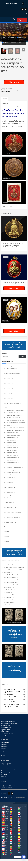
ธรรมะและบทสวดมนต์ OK (9, 602)
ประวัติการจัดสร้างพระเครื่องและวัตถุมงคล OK (14, 567)
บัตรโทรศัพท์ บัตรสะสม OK (13, 510)
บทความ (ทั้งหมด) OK (8, 565)
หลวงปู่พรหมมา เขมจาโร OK (13, 457)
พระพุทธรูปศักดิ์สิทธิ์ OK (9, 475)
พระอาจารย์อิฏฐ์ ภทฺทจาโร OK (13, 470)
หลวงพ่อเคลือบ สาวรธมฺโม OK (13, 465)
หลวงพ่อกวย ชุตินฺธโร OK (12, 437)
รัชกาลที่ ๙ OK (10, 398)
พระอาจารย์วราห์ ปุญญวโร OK (13, 472)
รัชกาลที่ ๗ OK (10, 393)
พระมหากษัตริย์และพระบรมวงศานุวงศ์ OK (13, 570)
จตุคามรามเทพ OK (11, 492)
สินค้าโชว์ (3, 752)
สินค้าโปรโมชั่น (7, 536)
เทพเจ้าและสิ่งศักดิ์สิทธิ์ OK (9, 487)
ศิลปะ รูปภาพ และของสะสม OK (10, 505)
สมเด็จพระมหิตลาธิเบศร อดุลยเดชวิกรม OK (14, 406)
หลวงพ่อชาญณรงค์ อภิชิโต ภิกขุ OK (15, 467)
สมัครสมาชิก (3, 776)
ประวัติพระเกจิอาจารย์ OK (12, 575)
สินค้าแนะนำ (6, 541)
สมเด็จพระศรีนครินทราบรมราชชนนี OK (15, 410)
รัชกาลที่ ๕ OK (10, 388)
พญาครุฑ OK (10, 500)
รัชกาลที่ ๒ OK (10, 381)
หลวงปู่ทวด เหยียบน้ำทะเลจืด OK (14, 432)
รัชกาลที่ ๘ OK (10, 396)
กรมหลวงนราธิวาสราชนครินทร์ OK (14, 415)
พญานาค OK (10, 497)
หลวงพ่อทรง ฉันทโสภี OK (12, 445)
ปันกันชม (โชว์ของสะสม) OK (10, 522)
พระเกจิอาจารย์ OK (8, 425)
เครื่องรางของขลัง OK (9, 502)
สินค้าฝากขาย (6, 544)
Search (22, 356)
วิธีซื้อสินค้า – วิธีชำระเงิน (6, 767)
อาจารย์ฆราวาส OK (8, 592)
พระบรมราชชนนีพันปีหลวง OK (13, 412)
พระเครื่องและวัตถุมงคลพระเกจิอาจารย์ (9, 723)
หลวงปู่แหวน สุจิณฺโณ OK (12, 447)
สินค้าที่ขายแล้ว (9, 88)
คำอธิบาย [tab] (5, 98)
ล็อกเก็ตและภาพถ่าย (5, 729)
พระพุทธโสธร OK (11, 482)
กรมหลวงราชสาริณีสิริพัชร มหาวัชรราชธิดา (16, 422)
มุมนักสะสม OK (7, 604)
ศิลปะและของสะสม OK (9, 600)
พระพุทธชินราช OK (11, 480)
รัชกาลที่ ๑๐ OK (10, 401)
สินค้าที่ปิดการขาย (5, 756)
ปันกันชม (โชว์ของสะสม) (6, 735)
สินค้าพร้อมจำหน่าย (8, 534)
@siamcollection (8, 788)
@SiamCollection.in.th (11, 786)
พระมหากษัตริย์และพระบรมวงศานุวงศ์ (12, 373)
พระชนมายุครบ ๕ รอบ (18, 90)
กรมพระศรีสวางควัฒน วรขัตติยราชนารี (15, 420)
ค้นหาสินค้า (4, 353)
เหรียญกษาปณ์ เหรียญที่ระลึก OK (14, 517)
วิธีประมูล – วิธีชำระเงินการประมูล (8, 769)
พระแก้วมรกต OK (11, 477)
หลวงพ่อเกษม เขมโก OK (12, 450)
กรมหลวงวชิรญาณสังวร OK (13, 435)
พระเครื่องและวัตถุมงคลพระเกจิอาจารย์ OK (16, 427)
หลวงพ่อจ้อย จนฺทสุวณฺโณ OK (13, 460)
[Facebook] (22, 9)
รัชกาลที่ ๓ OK (10, 383)
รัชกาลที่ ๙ (7, 91)
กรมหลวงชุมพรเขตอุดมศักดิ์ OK (14, 403)
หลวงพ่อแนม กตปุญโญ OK (13, 462)
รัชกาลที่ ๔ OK (10, 386)
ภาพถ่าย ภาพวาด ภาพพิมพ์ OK (14, 515)
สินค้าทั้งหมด (6, 531)
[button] (23, 49)
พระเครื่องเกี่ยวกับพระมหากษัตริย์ (8, 721)
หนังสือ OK (9, 520)
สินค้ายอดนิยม (7, 539)
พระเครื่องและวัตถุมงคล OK (10, 366)
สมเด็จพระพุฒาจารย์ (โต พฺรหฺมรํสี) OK (15, 430)
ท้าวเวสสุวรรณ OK (11, 495)
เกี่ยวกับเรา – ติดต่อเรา (6, 763)
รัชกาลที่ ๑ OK (10, 378)
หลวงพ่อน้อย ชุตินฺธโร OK (12, 440)
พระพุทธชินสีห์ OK (11, 485)
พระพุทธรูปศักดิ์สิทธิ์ (5, 725)
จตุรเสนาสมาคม (9, 90)
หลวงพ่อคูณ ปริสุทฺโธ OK (12, 455)
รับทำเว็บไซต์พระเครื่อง (6, 773)
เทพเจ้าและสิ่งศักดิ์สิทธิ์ (6, 727)
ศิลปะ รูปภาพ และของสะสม (7, 733)
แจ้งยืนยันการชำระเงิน (5, 765)
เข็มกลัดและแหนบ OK (11, 507)
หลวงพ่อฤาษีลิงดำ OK (12, 452)
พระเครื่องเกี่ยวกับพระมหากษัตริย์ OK (15, 376)
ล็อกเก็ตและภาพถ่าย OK (12, 368)
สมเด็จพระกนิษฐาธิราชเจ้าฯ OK (13, 417)
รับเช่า (2, 771)
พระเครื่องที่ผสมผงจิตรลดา (13, 371)
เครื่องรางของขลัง (5, 731)
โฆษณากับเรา (4, 774)
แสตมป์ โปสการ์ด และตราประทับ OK (14, 512)
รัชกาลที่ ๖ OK (10, 391)
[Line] (25, 9)
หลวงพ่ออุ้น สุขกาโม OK (12, 442)
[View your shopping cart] (14, 19)
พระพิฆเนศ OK (10, 490)
